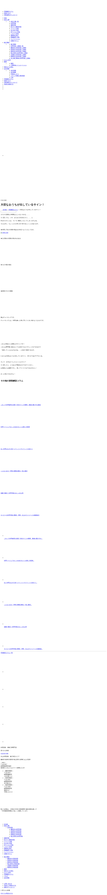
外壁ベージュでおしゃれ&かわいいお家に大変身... (19, 560)
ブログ (6, 876)
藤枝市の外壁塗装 (16, 829)
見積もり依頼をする (10, 885)
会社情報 (6, 68)
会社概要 (13, 72)
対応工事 (6, 19)
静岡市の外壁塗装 (16, 834)
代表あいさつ (15, 74)
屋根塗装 (13, 25)
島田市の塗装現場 (12, 862)
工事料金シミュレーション (19, 65)
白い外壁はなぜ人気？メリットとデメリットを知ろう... (20, 582)
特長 (5, 18)
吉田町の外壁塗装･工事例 (18, 54)
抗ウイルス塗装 (15, 32)
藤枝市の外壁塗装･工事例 (18, 47)
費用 (5, 61)
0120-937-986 (4, 753)
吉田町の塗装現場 (12, 865)
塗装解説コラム (8, 11)
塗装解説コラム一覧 (7, 652)
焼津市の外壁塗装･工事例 (18, 49)
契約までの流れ (8, 67)
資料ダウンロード (9, 887)
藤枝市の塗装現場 (12, 858)
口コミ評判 (7, 60)
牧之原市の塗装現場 (13, 864)
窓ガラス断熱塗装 (16, 26)
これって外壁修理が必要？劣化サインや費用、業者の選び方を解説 (21, 405)
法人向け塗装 (15, 30)
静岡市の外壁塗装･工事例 (18, 56)
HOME (6, 824)
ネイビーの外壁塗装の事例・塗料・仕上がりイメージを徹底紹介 (20, 515)
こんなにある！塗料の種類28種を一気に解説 (14, 471)
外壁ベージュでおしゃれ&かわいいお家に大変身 (15, 427)
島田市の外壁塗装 (16, 832)
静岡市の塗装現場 (12, 867)
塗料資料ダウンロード (10, 15)
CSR (12, 77)
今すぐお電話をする (7, 893)
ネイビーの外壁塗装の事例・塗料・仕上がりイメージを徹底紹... (23, 649)
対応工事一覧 (15, 21)
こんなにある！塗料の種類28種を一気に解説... (18, 604)
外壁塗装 (13, 23)
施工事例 (6, 42)
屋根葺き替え (15, 35)
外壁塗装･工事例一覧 (17, 46)
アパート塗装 (15, 28)
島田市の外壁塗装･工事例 (18, 51)
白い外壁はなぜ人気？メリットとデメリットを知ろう (17, 449)
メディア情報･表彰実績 (18, 75)
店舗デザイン (15, 40)
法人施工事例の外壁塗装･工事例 (20, 58)
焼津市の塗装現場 (12, 860)
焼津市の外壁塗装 (16, 831)
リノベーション (15, 39)
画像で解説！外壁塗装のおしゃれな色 (12, 493)
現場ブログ (7, 13)
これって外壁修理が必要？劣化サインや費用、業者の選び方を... (23, 538)
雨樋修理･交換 (15, 37)
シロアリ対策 (15, 33)
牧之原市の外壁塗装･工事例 (19, 53)
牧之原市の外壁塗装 (17, 836)
